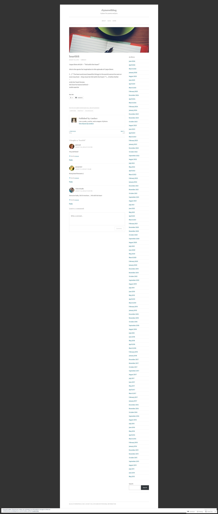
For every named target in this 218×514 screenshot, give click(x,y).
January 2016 (133, 446)
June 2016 (132, 427)
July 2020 (132, 246)
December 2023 (134, 114)
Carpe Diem (73, 110)
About (104, 20)
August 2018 (133, 329)
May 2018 (132, 340)
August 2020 (133, 242)
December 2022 (134, 148)
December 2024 (134, 95)
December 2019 (134, 269)
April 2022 (132, 171)
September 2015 (134, 461)
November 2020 (134, 231)
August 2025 (133, 76)
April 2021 (132, 216)
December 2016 (134, 405)
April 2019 (132, 299)
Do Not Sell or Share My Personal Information (100, 504)
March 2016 (132, 439)
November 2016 (134, 408)
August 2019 (133, 284)
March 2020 (132, 257)
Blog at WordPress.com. (77, 504)
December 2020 (134, 227)
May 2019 (132, 295)
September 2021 (134, 197)
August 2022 (133, 159)
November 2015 (134, 454)
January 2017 (133, 401)
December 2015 (133, 450)
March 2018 (132, 348)
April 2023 (132, 133)
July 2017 (131, 378)
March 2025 (132, 88)
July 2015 (131, 469)
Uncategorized (94, 108)
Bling (72, 132)
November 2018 (134, 318)
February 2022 (133, 178)
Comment (119, 228)
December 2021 (133, 186)
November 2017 (134, 363)
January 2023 (133, 144)
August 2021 (133, 201)
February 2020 (133, 261)
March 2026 (132, 69)
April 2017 (132, 390)
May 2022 (132, 167)
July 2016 (131, 423)
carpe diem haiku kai (82, 108)
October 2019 (133, 276)
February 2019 (133, 306)
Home (114, 20)
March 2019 (132, 303)
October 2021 (133, 193)
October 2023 (133, 121)
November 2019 (134, 272)
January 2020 (133, 265)
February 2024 (133, 106)
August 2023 (133, 125)
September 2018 (134, 325)
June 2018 (132, 337)
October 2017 (133, 367)
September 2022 (134, 155)
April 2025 (132, 84)
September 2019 (134, 280)
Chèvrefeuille (79, 189)
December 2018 (134, 314)
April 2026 (132, 65)
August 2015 (133, 465)
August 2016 (133, 420)
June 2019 (132, 291)
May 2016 (132, 431)
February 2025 (133, 91)
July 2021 (131, 205)
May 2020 (132, 254)
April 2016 (132, 435)
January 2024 (133, 110)
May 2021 (132, 212)
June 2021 (132, 208)
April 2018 (132, 344)
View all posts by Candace (86, 124)
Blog (109, 20)
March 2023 (132, 137)
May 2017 (132, 386)
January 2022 (133, 182)
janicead (78, 145)
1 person (77, 156)
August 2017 (133, 374)
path (123, 132)
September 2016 (134, 416)
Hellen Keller (89, 110)
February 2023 (133, 140)
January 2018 (133, 356)
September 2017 (134, 371)
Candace (83, 59)
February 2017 (133, 397)
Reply (71, 160)
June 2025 (132, 80)
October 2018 (133, 322)
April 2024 (132, 99)
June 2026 (132, 61)
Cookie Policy (35, 511)
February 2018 (133, 352)
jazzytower (78, 167)
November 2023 (134, 118)
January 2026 (133, 72)
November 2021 (134, 189)
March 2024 (132, 103)
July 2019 (131, 288)
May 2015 (132, 476)
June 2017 (132, 382)
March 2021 (132, 220)
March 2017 (132, 393)
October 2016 (133, 412)
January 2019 (133, 310)
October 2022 (133, 152)
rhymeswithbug (109, 10)
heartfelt (80, 110)
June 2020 (132, 250)
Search (131, 484)
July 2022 (132, 163)
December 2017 (133, 359)
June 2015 (132, 473)
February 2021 (133, 223)
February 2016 (133, 442)
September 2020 (134, 238)
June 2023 (132, 129)
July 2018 (131, 333)
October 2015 (133, 457)
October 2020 (133, 235)
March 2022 (132, 174)
